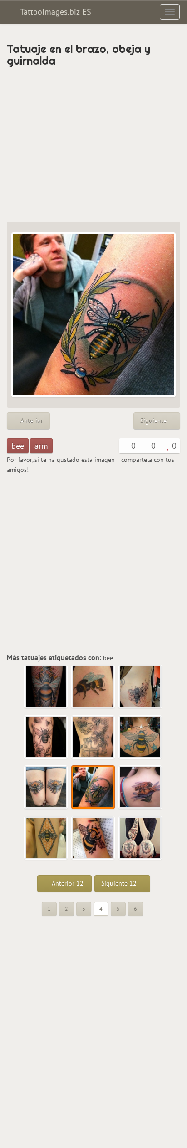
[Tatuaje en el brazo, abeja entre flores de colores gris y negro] (46, 737)
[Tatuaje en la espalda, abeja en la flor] (140, 787)
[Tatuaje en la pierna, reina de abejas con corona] (46, 687)
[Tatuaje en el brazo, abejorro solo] (93, 687)
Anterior (31, 420)
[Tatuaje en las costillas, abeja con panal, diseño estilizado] (140, 687)
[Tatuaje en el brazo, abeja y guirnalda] (93, 787)
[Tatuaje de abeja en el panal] (46, 838)
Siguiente (154, 420)
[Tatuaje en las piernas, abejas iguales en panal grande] (46, 787)
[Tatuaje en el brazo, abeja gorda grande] (93, 838)
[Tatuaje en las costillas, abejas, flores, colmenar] (93, 737)
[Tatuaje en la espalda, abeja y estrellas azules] (140, 737)
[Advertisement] (93, 144)
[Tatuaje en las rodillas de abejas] (140, 838)
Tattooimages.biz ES (54, 11)
